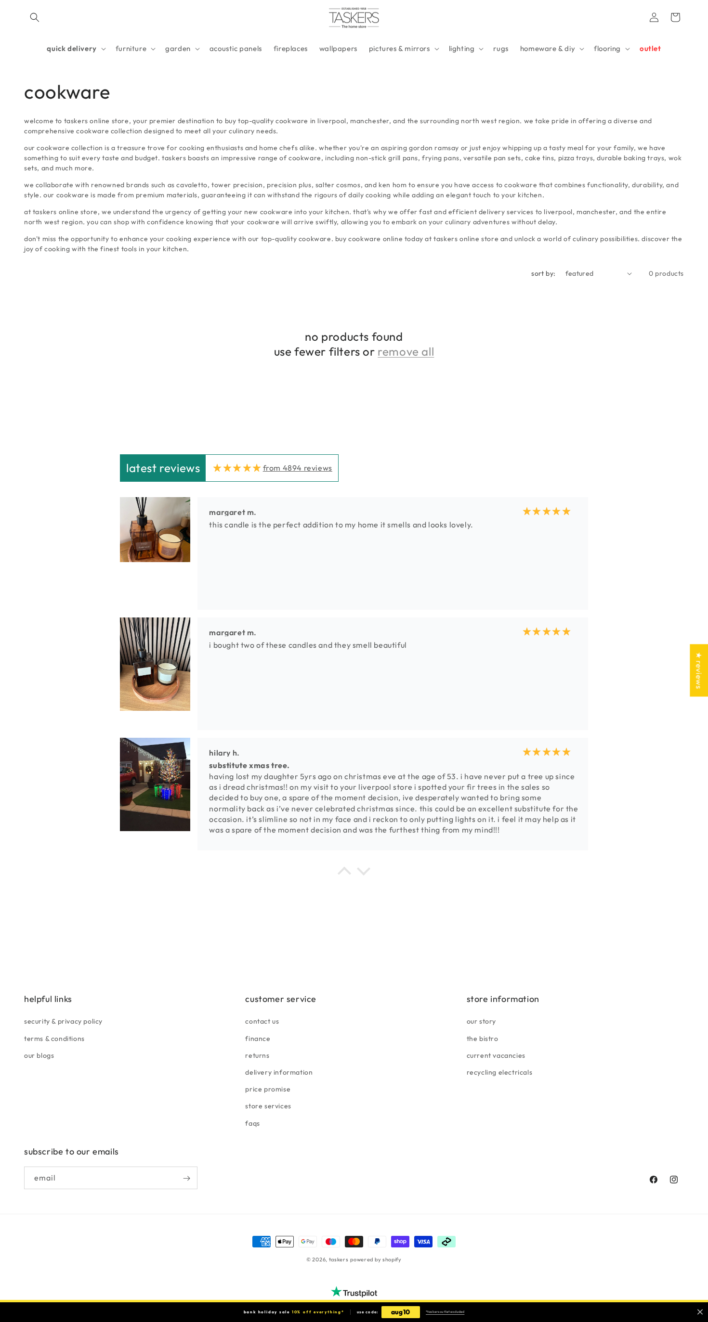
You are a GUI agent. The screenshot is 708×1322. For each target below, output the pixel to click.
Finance (257, 1038)
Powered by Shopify (376, 1259)
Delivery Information (279, 1071)
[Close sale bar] (700, 1312)
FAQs (252, 1122)
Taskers (339, 1259)
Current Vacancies (496, 1055)
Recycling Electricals (500, 1071)
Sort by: (543, 273)
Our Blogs (39, 1055)
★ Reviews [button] (699, 670)
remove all (406, 351)
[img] (237, 467)
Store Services (268, 1106)
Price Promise (267, 1089)
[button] (34, 17)
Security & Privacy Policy (63, 1021)
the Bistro (482, 1038)
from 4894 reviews (297, 468)
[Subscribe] (186, 1178)
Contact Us (262, 1021)
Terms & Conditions (54, 1038)
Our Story (481, 1021)
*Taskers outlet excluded (445, 1311)
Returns (257, 1055)
